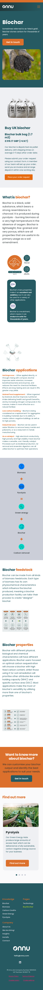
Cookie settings (28, 980)
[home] (7, 6)
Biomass (6, 907)
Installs (5, 937)
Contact (6, 940)
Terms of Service (28, 976)
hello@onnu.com (21, 956)
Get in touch (13, 42)
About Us (6, 927)
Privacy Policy (14, 976)
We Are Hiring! (8, 930)
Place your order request (19, 177)
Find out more (17, 863)
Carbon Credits (9, 910)
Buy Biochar (28, 907)
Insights (5, 934)
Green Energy (8, 914)
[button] (38, 7)
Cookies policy (14, 980)
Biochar (5, 903)
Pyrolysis (6, 917)
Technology (28, 903)
